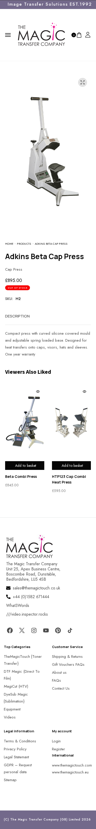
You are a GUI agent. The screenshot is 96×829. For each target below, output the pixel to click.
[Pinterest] (58, 630)
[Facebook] (10, 630)
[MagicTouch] (41, 34)
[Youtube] (46, 630)
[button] (10, 818)
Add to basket (25, 465)
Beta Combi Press (21, 476)
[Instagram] (34, 630)
